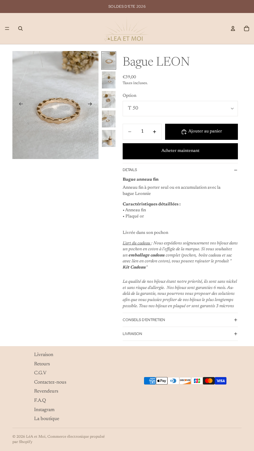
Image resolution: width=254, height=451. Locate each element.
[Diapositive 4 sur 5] (109, 118)
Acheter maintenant (180, 151)
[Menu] (7, 28)
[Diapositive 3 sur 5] (109, 99)
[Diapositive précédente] (19, 105)
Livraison (132, 333)
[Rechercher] (20, 28)
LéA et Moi (36, 437)
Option (129, 96)
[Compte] (233, 28)
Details (130, 169)
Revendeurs (46, 391)
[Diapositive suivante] (92, 105)
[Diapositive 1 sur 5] (109, 60)
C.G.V (40, 373)
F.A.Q (40, 400)
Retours (42, 363)
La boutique (46, 418)
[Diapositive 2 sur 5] (109, 79)
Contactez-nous (50, 382)
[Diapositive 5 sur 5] (109, 138)
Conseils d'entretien (144, 319)
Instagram (44, 409)
